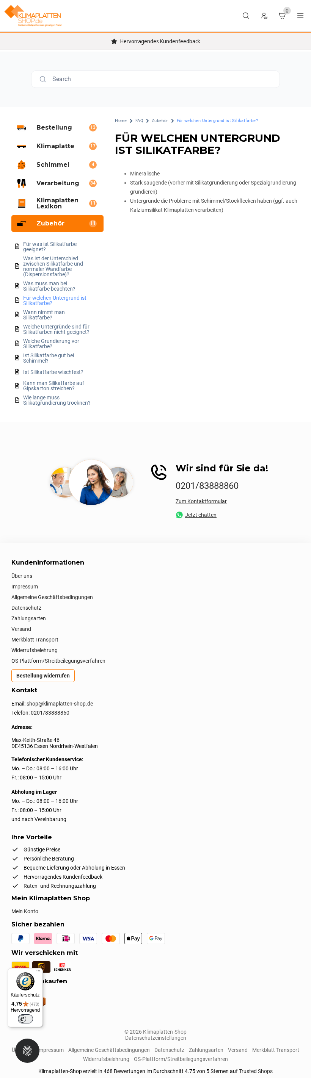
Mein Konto (24, 911)
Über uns (21, 576)
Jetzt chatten (201, 515)
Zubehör (160, 120)
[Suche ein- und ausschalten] (246, 15)
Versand (21, 629)
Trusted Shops (256, 1071)
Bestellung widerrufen (43, 676)
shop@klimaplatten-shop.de (60, 704)
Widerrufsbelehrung (34, 650)
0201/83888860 (207, 485)
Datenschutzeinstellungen (155, 1038)
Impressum (24, 587)
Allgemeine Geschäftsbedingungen (52, 597)
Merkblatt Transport (34, 640)
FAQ (139, 120)
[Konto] (264, 15)
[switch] (25, 1018)
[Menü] (38, 972)
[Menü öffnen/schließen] (300, 15)
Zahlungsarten (28, 618)
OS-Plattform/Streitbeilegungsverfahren (58, 661)
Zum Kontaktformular (201, 501)
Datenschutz (26, 608)
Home (121, 120)
